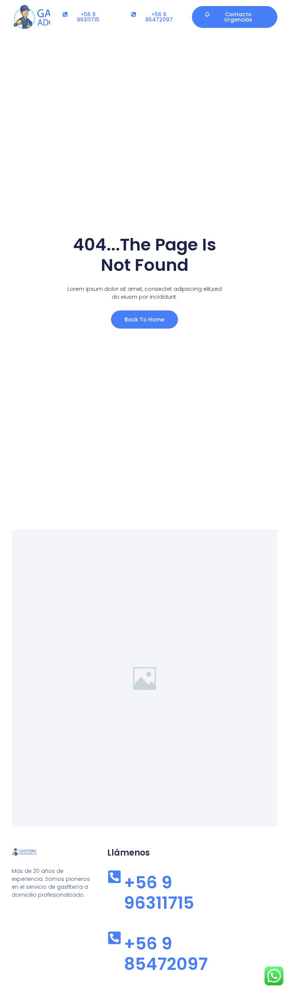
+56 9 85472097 (166, 954)
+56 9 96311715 (159, 893)
